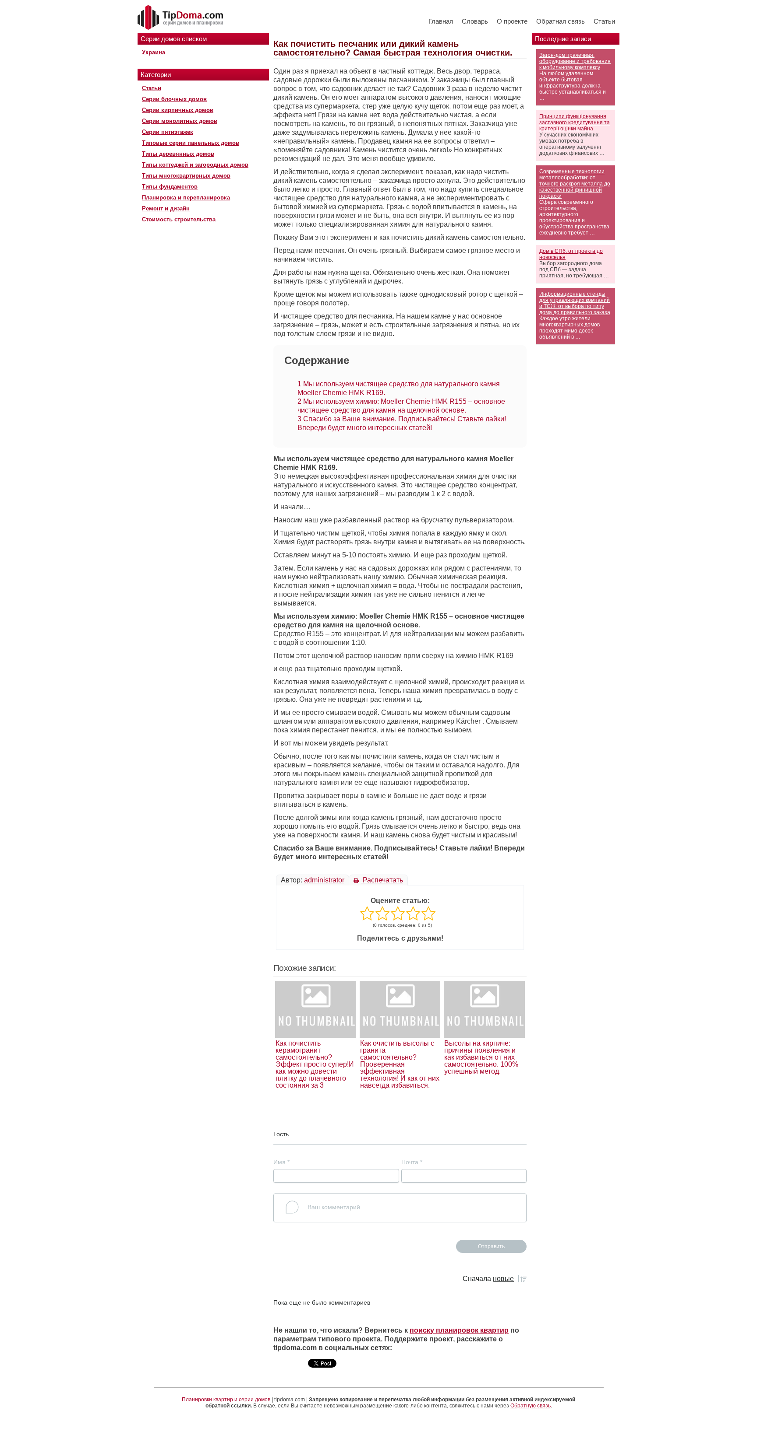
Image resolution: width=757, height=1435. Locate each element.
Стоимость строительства (179, 219)
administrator (324, 880)
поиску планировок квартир (459, 1330)
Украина (153, 52)
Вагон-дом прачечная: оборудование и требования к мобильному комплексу (575, 61)
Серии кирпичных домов (177, 110)
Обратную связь (530, 1406)
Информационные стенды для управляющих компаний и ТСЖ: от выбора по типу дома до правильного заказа (574, 303)
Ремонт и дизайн (166, 208)
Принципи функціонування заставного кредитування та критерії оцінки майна (574, 122)
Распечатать (382, 880)
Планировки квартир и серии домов (226, 1399)
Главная (440, 21)
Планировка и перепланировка (186, 197)
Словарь (475, 21)
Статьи (604, 21)
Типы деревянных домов (178, 153)
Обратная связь (560, 21)
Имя (281, 1162)
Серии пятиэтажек (167, 132)
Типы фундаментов (170, 186)
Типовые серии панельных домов (190, 143)
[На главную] (181, 18)
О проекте (512, 21)
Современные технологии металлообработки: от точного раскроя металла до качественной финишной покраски (574, 183)
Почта (411, 1162)
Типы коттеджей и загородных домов (195, 164)
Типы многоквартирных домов (186, 175)
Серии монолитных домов (179, 121)
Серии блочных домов (174, 99)
